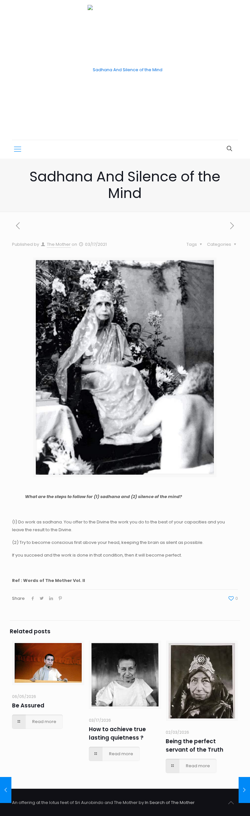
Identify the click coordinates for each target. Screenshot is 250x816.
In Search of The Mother (170, 802)
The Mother (59, 244)
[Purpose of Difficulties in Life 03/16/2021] (5, 790)
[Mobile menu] (17, 149)
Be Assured (28, 705)
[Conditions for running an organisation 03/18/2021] (244, 790)
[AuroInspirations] (125, 70)
